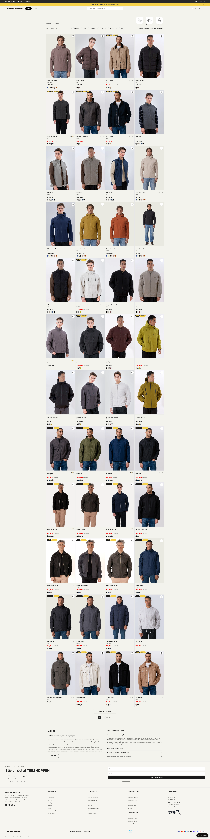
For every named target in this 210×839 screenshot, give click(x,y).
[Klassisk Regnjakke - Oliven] (90, 112)
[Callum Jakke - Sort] (119, 673)
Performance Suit (132, 805)
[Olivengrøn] (106, 648)
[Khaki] (51, 592)
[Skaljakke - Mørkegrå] (60, 448)
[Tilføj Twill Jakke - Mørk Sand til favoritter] (132, 36)
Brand (102, 29)
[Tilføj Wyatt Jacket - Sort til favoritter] (161, 36)
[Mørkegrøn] (49, 143)
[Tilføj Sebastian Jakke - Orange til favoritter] (132, 204)
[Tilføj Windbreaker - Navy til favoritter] (161, 540)
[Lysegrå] (139, 143)
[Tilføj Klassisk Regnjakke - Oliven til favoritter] (102, 92)
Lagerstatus (112, 29)
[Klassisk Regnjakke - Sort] (149, 504)
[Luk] (204, 4)
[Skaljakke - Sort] (149, 448)
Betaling (50, 803)
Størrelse (93, 29)
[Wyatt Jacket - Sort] (149, 56)
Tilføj (61, 76)
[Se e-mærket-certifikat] (130, 831)
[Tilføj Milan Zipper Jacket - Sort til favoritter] (73, 540)
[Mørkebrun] (49, 424)
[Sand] (77, 704)
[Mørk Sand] (110, 87)
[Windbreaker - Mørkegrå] (90, 617)
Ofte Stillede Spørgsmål (54, 795)
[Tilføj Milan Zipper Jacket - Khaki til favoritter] (132, 540)
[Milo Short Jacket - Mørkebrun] (90, 392)
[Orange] (56, 87)
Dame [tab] (35, 8)
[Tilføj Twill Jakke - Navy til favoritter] (132, 92)
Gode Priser (63, 13)
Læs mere (53, 756)
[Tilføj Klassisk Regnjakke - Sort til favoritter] (161, 484)
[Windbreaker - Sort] (60, 617)
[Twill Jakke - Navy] (119, 112)
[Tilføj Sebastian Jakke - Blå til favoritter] (73, 204)
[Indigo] (49, 592)
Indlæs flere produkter (105, 711)
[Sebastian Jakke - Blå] (60, 224)
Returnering (51, 798)
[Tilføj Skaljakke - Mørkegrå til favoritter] (73, 428)
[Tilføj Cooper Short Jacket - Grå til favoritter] (161, 260)
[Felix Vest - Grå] (149, 112)
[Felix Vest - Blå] (119, 168)
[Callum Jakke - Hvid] (90, 673)
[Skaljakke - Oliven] (90, 448)
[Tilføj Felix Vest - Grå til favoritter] (161, 92)
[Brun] (79, 87)
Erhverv (50, 805)
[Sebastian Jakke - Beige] (149, 168)
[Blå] (47, 87)
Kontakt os (170, 795)
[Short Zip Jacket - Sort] (60, 504)
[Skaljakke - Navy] (119, 448)
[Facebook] (9, 805)
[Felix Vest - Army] (90, 168)
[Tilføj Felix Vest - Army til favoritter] (102, 148)
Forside (47, 28)
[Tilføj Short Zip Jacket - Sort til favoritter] (73, 484)
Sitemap (90, 811)
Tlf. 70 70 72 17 (171, 799)
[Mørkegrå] (53, 480)
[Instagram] (12, 805)
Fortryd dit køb (51, 813)
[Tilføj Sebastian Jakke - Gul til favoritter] (102, 204)
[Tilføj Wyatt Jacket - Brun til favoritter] (102, 36)
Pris (85, 29)
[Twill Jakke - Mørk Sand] (119, 56)
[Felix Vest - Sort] (60, 280)
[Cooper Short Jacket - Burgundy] (119, 336)
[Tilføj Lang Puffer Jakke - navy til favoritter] (132, 596)
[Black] (106, 312)
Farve (121, 29)
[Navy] (108, 87)
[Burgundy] (110, 312)
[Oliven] (79, 143)
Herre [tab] (28, 8)
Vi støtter (90, 805)
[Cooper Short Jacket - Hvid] (119, 392)
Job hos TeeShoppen (93, 798)
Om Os (196, 1)
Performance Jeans (132, 800)
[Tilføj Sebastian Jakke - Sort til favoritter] (161, 204)
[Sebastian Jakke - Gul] (90, 224)
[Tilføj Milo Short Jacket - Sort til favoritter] (73, 372)
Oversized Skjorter (132, 816)
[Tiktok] (14, 805)
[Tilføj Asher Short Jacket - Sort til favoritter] (102, 316)
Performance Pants (132, 803)
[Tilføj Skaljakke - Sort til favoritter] (161, 428)
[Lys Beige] (77, 312)
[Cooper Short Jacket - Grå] (149, 280)
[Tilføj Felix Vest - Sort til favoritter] (73, 260)
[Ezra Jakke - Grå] (149, 617)
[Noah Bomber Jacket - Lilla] (60, 336)
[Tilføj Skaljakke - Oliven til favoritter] (102, 428)
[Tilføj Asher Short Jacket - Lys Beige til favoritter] (102, 260)
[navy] (110, 648)
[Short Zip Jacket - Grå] (60, 112)
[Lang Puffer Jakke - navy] (119, 617)
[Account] (200, 8)
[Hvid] (112, 312)
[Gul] (49, 87)
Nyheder (49, 13)
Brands (49, 808)
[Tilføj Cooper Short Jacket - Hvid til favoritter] (132, 372)
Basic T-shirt (131, 795)
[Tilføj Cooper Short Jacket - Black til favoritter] (132, 260)
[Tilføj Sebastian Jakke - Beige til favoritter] (161, 148)
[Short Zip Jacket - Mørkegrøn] (90, 504)
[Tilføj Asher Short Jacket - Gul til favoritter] (161, 316)
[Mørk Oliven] (106, 87)
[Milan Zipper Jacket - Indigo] (90, 560)
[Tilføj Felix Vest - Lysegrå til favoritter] (73, 148)
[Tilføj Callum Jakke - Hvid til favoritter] (102, 652)
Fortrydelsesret (52, 811)
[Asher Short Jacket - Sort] (90, 336)
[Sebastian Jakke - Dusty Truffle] (60, 56)
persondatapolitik (126, 781)
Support (201, 1)
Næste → (108, 717)
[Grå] (51, 143)
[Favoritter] (196, 8)
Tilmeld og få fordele (156, 777)
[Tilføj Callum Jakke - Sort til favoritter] (132, 652)
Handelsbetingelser (92, 800)
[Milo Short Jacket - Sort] (60, 392)
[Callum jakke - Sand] (149, 673)
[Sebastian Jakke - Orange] (119, 224)
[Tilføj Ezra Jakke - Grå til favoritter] (161, 596)
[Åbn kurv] (203, 8)
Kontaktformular (172, 797)
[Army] (138, 143)
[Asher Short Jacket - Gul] (149, 336)
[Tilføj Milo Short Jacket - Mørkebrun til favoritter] (102, 372)
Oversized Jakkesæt (133, 824)
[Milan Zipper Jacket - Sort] (60, 560)
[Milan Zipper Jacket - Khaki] (119, 560)
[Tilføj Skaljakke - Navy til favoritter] (132, 428)
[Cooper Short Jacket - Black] (119, 280)
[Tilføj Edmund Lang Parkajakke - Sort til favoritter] (73, 652)
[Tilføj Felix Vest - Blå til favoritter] (132, 148)
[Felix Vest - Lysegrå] (60, 168)
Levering (50, 800)
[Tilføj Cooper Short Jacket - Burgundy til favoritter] (132, 316)
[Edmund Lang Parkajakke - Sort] (60, 673)
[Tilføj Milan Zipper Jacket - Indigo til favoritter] (102, 540)
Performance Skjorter (133, 798)
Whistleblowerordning (93, 808)
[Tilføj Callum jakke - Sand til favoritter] (161, 652)
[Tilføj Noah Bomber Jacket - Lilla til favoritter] (73, 316)
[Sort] (51, 87)
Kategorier (76, 29)
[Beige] (53, 87)
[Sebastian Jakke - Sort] (149, 224)
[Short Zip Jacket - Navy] (119, 504)
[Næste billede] (73, 56)
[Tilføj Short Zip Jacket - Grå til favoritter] (73, 92)
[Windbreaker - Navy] (149, 560)
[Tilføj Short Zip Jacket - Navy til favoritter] (132, 484)
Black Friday (91, 816)
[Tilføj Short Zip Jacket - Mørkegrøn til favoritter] (102, 484)
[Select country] (192, 8)
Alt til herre (9, 13)
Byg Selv (55, 13)
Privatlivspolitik (91, 803)
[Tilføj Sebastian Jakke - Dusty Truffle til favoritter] (73, 36)
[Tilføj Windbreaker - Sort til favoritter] (73, 596)
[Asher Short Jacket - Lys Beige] (90, 280)
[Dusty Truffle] (54, 87)
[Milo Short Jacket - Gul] (149, 392)
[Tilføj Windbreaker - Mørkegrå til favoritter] (102, 596)
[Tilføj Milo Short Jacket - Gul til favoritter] (161, 372)
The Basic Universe (92, 813)
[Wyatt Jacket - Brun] (90, 56)
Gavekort (130, 808)
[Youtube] (6, 805)
